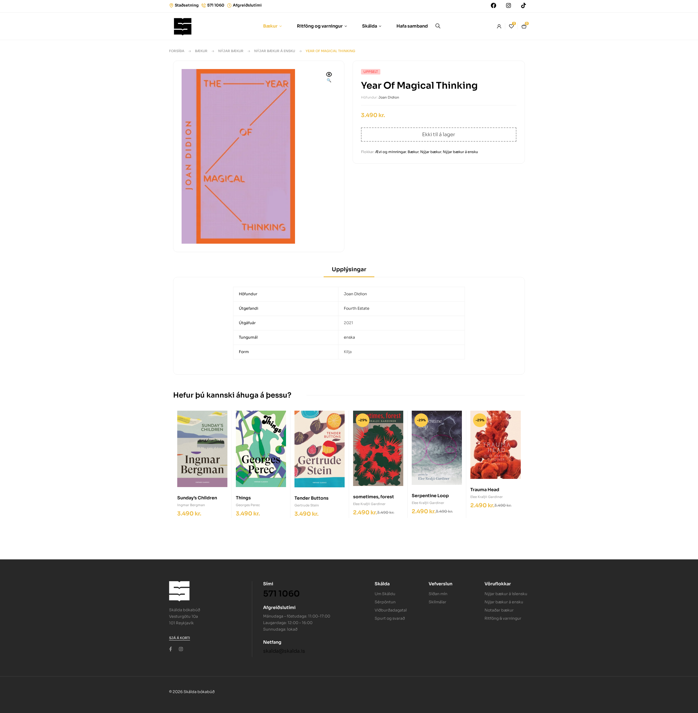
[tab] (349, 271)
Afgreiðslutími (247, 5)
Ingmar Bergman (191, 505)
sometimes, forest (373, 497)
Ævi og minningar (390, 152)
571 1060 (215, 5)
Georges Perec (248, 505)
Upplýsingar (349, 269)
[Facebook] (493, 5)
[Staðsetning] (171, 5)
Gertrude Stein (306, 505)
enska (349, 337)
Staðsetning (187, 5)
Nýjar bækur (230, 51)
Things (243, 498)
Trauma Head (484, 490)
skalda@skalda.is (284, 651)
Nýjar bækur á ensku (274, 51)
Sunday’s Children (197, 498)
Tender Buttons (311, 498)
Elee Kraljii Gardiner (369, 504)
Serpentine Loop (430, 496)
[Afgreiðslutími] (229, 5)
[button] (329, 78)
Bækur (201, 51)
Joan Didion (388, 97)
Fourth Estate (356, 308)
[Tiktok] (523, 5)
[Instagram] (508, 5)
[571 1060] (203, 5)
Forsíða (176, 51)
